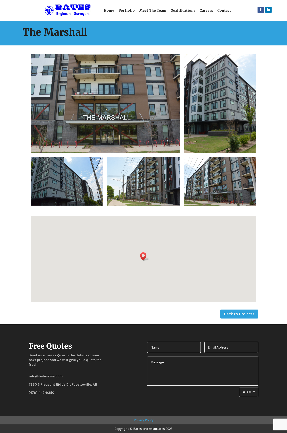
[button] (144, 256)
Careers (206, 11)
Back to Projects (239, 314)
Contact (224, 11)
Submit (248, 392)
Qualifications (183, 11)
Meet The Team (152, 11)
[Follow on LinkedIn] (268, 10)
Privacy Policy (143, 420)
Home (109, 11)
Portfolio (127, 11)
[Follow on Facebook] (261, 10)
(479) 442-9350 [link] (41, 392)
